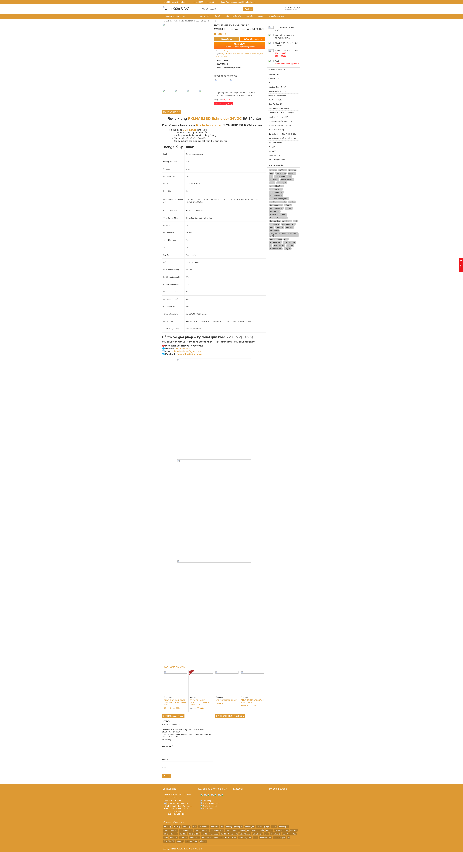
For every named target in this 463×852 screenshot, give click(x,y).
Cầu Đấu (272, 74)
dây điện (289, 208)
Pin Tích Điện (274, 143)
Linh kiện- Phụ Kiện (276, 16)
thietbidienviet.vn (183, 348)
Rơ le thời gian (275, 242)
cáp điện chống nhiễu (278, 202)
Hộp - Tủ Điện (274, 104)
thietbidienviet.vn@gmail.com (186, 351)
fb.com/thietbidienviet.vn (189, 354)
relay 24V (236, 54)
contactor (292, 173)
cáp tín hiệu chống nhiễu (279, 199)
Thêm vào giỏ (226, 39)
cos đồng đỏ (282, 183)
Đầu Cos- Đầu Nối (233, 16)
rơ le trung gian (221, 56)
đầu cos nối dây (276, 249)
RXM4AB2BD (199, 118)
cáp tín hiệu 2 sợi (276, 186)
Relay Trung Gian (275, 159)
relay (222, 54)
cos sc (272, 183)
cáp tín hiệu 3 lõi (276, 189)
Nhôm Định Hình (275, 130)
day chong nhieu (276, 205)
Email (164, 767)
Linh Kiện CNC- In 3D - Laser (280, 113)
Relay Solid (273, 155)
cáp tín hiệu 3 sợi (276, 192)
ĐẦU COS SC (279, 246)
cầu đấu (292, 202)
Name (165, 760)
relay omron (254, 54)
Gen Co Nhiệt (274, 100)
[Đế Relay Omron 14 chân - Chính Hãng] (234, 84)
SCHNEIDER (189, 130)
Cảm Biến (249, 16)
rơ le (262, 54)
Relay (260, 16)
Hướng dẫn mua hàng (252, 39)
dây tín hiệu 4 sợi (276, 208)
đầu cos (290, 246)
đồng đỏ (287, 249)
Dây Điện (217, 16)
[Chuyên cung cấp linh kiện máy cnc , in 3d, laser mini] (176, 8)
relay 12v (228, 54)
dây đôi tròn (286, 221)
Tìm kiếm (248, 9)
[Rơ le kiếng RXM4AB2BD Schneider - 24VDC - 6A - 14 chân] (219, 84)
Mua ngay (168, 697)
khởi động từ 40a (288, 224)
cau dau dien (281, 173)
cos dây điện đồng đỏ (283, 176)
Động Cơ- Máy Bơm (276, 96)
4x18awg (273, 170)
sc (270, 246)
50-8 (271, 173)
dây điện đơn (275, 221)
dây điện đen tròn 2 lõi (278, 218)
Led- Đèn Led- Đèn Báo (278, 108)
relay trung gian (276, 239)
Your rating (166, 740)
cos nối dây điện (287, 180)
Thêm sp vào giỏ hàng (224, 104)
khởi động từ (274, 224)
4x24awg (292, 170)
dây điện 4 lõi (275, 211)
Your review (167, 746)
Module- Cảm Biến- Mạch (278, 121)
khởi (295, 221)
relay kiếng (245, 54)
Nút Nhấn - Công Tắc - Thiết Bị (280, 134)
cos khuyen (274, 180)
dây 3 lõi (288, 205)
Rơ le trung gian (209, 125)
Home (165, 21)
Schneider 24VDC (227, 118)
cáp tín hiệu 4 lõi (276, 196)
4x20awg (282, 170)
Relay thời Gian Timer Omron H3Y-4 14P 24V (283, 235)
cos (271, 176)
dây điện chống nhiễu (278, 215)
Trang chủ (204, 16)
